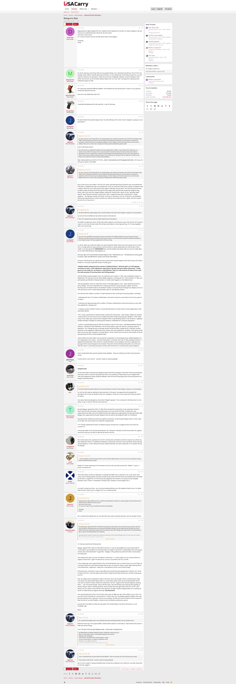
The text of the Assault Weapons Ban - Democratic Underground (101, 629)
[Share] (139, 28)
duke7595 (67, 21)
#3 (142, 85)
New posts (66, 12)
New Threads (150, 24)
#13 (142, 406)
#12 (142, 382)
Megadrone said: (83, 136)
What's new (83, 9)
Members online (152, 66)
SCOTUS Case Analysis (156, 35)
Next (75, 24)
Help (163, 682)
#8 (142, 206)
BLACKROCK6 (167, 97)
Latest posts (150, 76)
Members (94, 9)
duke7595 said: (83, 498)
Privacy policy (157, 682)
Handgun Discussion (154, 32)
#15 (142, 452)
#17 (142, 494)
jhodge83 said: (83, 210)
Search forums (75, 12)
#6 (142, 132)
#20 (142, 650)
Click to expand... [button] (110, 539)
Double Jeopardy (154, 41)
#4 (142, 101)
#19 (142, 614)
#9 (142, 230)
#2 (142, 70)
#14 (142, 436)
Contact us (139, 682)
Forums (74, 9)
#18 (142, 520)
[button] (88, 9)
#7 (142, 166)
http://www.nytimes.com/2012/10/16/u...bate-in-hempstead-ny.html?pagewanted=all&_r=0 (107, 160)
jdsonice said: (82, 617)
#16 (142, 471)
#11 (142, 365)
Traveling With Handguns (155, 39)
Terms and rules (147, 682)
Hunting (151, 60)
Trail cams (152, 55)
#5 (142, 116)
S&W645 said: (82, 234)
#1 (142, 28)
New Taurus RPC (154, 27)
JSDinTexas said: (83, 654)
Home (67, 9)
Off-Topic (151, 53)
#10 (142, 350)
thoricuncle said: (83, 524)
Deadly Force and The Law (156, 45)
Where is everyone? (155, 48)
